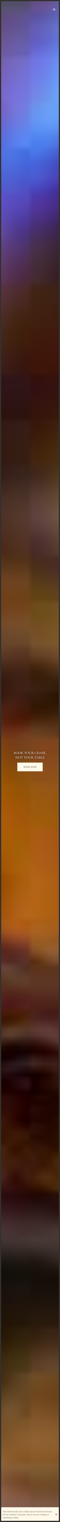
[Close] (56, 1514)
